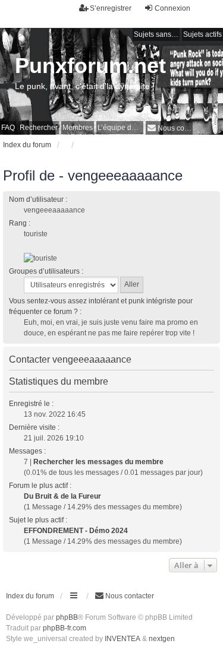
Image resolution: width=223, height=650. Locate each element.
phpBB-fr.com (64, 628)
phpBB (67, 617)
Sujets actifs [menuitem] (202, 34)
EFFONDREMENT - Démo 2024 (76, 531)
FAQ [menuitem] (8, 127)
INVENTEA (122, 639)
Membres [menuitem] (77, 127)
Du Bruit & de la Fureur (62, 496)
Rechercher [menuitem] (39, 127)
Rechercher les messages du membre (98, 462)
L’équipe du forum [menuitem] (120, 127)
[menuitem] (169, 128)
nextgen (162, 639)
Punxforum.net (90, 65)
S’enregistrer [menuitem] (110, 8)
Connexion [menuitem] (172, 8)
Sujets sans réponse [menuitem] (157, 34)
